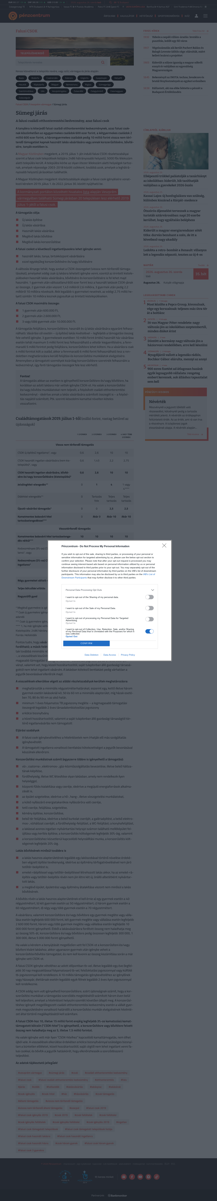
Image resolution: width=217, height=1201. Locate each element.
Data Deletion (91, 655)
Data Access (109, 655)
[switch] (149, 597)
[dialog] (110, 600)
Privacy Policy (128, 655)
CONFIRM (87, 643)
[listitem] (110, 590)
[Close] (165, 546)
